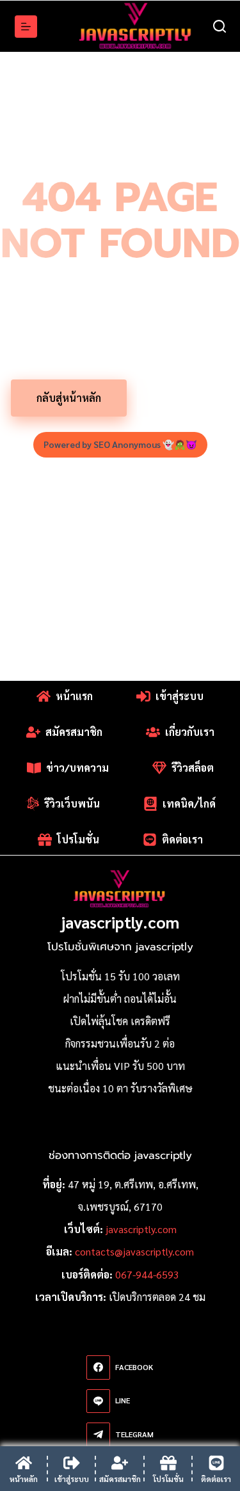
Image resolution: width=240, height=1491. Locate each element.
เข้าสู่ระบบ (180, 696)
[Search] (219, 26)
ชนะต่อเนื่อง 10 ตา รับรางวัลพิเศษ (120, 1088)
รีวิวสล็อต (193, 767)
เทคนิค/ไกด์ (189, 803)
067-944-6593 (147, 1274)
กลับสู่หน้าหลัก (68, 397)
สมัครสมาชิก (73, 731)
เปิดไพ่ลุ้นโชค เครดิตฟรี (120, 1021)
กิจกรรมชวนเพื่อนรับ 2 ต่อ (120, 1043)
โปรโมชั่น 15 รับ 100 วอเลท (120, 976)
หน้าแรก (74, 696)
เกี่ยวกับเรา (189, 731)
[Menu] (26, 26)
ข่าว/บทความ (77, 767)
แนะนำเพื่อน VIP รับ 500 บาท (120, 1065)
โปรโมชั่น (183, 397)
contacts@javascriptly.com (134, 1251)
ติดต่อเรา (182, 839)
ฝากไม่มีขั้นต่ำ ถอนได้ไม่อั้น (120, 998)
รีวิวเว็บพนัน (72, 803)
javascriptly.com (120, 921)
